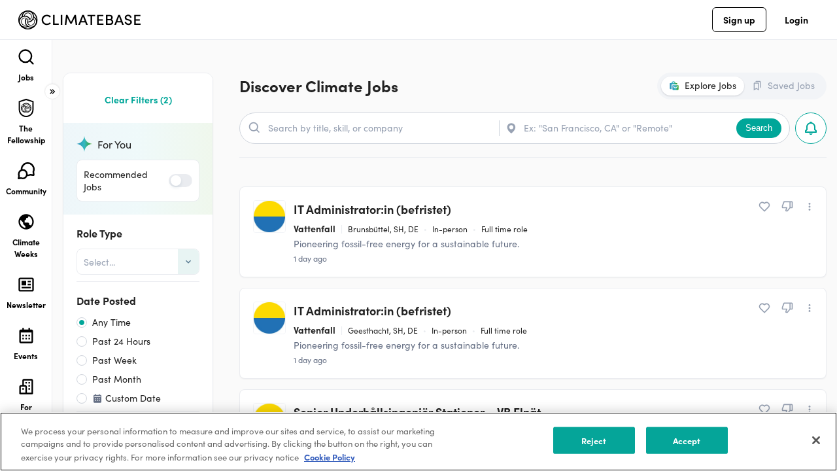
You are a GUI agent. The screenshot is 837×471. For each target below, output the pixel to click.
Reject (594, 440)
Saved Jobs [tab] (791, 85)
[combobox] (85, 262)
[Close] (816, 440)
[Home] (79, 19)
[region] (418, 441)
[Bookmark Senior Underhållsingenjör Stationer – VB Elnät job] (764, 409)
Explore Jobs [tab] (710, 85)
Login (796, 19)
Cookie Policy (329, 457)
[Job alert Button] (811, 128)
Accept (687, 440)
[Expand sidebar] (52, 91)
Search (758, 128)
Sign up (739, 19)
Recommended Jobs (116, 180)
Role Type (99, 233)
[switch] (180, 180)
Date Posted (106, 300)
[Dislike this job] (787, 206)
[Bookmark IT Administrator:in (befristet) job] (764, 207)
